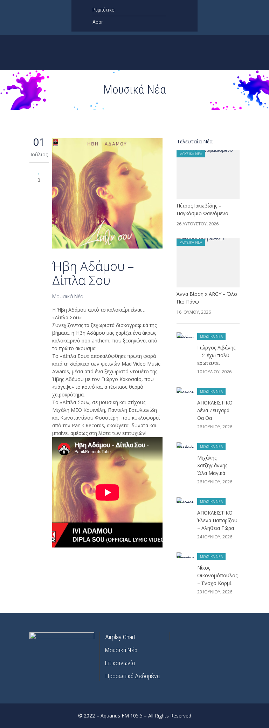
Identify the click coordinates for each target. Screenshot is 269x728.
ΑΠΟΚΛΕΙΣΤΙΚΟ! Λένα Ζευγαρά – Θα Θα (215, 410)
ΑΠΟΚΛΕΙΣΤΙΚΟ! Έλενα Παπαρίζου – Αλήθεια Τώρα (217, 520)
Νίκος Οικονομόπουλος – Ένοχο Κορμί (217, 575)
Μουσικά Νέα (67, 296)
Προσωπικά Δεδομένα (132, 676)
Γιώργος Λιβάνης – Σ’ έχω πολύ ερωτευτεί (216, 355)
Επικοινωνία (120, 663)
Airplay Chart (120, 637)
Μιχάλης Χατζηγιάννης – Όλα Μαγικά (214, 465)
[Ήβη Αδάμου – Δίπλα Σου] (107, 194)
